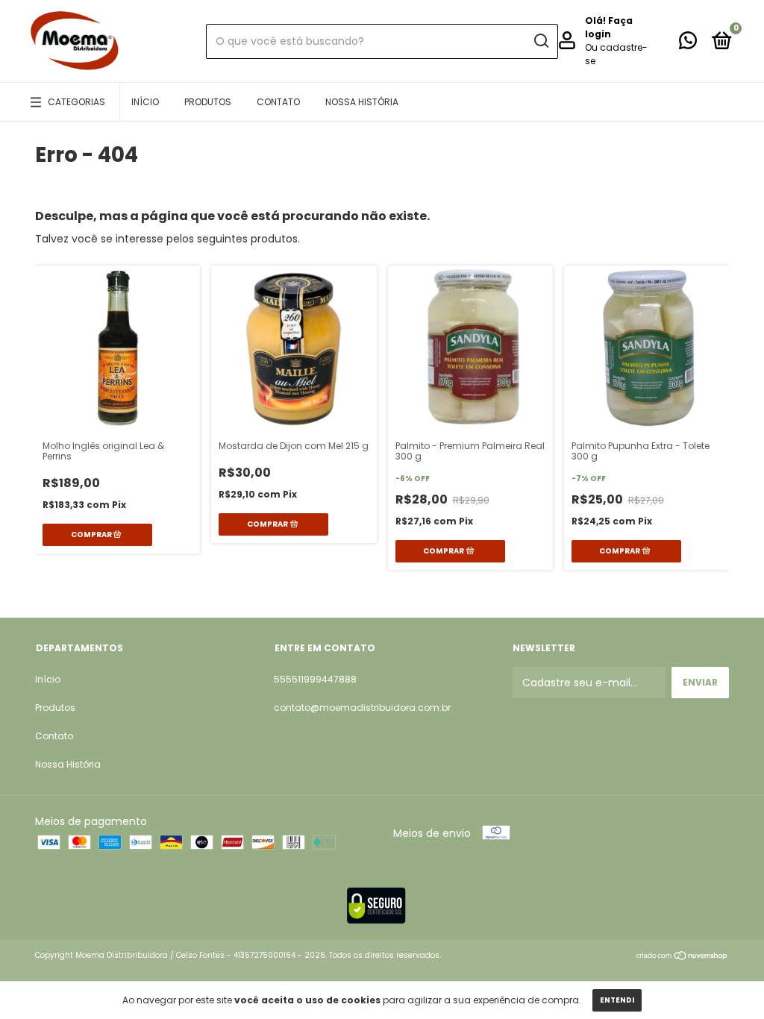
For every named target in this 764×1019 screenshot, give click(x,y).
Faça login (609, 27)
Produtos (207, 101)
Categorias (76, 101)
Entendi (617, 1000)
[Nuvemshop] (682, 957)
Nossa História (361, 101)
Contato (278, 101)
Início (145, 101)
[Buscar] (540, 41)
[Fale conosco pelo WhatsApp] (687, 43)
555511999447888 (315, 679)
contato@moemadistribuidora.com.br (362, 707)
